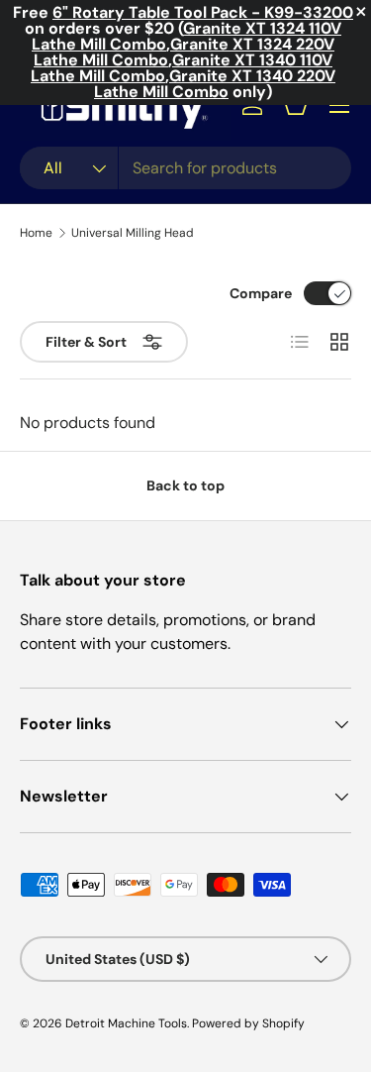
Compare (261, 293)
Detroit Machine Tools (126, 1023)
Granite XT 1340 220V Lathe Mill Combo (214, 83)
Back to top (185, 485)
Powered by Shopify (248, 1023)
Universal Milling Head (132, 233)
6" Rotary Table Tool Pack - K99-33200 (202, 12)
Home (36, 233)
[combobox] (185, 168)
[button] (296, 105)
